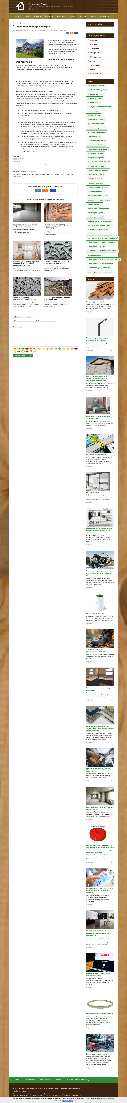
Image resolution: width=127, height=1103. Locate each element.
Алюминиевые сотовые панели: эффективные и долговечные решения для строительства (100, 728)
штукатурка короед (95, 213)
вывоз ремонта (94, 115)
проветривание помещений (99, 162)
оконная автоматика (96, 145)
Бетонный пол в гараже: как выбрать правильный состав (25, 225)
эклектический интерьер (98, 230)
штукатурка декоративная (98, 208)
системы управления (96, 166)
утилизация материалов (97, 196)
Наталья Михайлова (20, 171)
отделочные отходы (96, 153)
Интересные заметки (96, 85)
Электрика (37, 16)
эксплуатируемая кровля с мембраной (103, 238)
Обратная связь (29, 1080)
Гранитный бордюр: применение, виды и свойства (25, 298)
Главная (17, 16)
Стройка (27, 16)
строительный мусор (96, 174)
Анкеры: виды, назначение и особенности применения (56, 263)
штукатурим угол (95, 204)
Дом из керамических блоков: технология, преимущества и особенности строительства (97, 378)
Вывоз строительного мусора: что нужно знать (57, 298)
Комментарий (17, 327)
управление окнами (96, 191)
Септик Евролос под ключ (95, 613)
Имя (14, 320)
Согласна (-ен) (68, 1100)
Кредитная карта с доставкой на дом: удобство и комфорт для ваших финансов (99, 890)
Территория (83, 16)
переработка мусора (96, 158)
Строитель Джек (38, 4)
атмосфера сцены (95, 98)
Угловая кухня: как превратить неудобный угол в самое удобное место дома (26, 264)
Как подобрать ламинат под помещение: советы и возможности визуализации (99, 933)
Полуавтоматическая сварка (96, 1054)
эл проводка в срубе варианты (100, 272)
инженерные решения (96, 128)
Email (37, 320)
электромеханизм (95, 255)
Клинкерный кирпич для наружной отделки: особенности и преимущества (58, 226)
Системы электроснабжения (96, 454)
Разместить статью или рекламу (77, 1080)
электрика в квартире (96, 247)
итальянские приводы (96, 132)
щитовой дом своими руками (100, 225)
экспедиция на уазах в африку (100, 234)
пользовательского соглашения (58, 1095)
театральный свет (95, 179)
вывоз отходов (93, 111)
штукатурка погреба (96, 217)
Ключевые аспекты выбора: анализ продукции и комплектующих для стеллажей (99, 531)
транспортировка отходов (98, 187)
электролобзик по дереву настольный (103, 251)
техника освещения (95, 183)
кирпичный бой (94, 136)
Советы (93, 16)
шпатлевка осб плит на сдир (99, 200)
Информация (104, 16)
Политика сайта (44, 1080)
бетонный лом (93, 102)
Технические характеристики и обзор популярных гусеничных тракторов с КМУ (99, 573)
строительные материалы (98, 170)
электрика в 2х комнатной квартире (102, 242)
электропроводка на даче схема (100, 263)
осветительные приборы (97, 149)
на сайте (29, 86)
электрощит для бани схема (99, 268)
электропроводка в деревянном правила (104, 259)
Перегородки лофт (92, 492)
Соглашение (58, 1080)
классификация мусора (97, 141)
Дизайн (72, 16)
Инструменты (61, 16)
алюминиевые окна (95, 94)
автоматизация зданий (97, 90)
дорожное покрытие (96, 124)
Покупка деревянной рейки (96, 302)
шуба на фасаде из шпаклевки (100, 221)
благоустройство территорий (99, 107)
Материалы (49, 16)
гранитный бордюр (95, 119)
